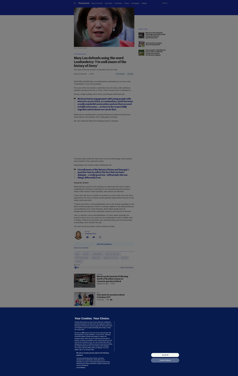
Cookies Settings (165, 360)
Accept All (165, 355)
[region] (119, 341)
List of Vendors (80, 367)
